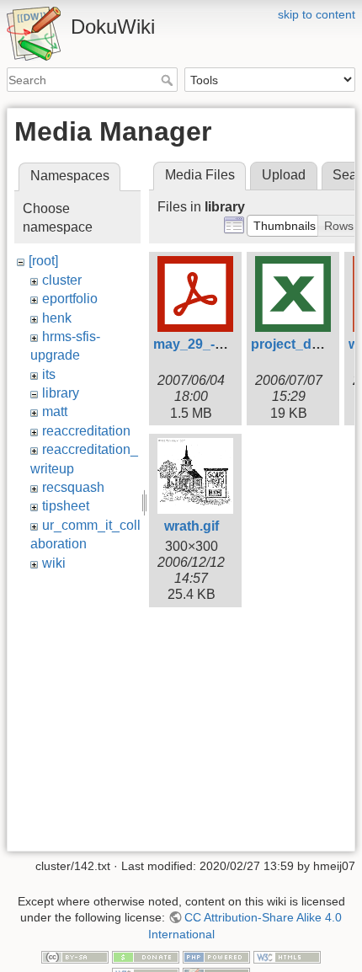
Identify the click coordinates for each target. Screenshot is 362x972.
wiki (54, 563)
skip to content (316, 14)
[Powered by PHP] (216, 957)
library (60, 393)
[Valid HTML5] (287, 957)
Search (169, 80)
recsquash (73, 487)
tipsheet (65, 506)
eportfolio (70, 298)
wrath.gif (191, 526)
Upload (284, 175)
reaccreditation (86, 431)
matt (54, 411)
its (49, 374)
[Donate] (145, 957)
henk (57, 318)
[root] (43, 261)
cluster (62, 280)
